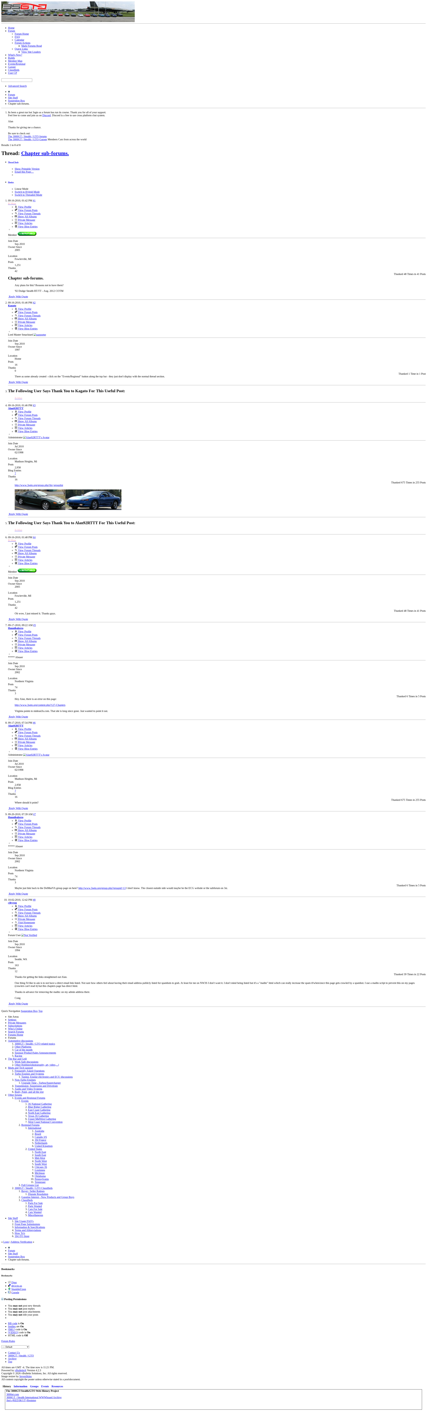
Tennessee (40, 1182)
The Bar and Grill (17, 1058)
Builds (11, 57)
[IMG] (11, 1329)
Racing (18, 1055)
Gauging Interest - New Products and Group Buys (47, 1197)
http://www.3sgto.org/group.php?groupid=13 (102, 888)
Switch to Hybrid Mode (27, 191)
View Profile (24, 206)
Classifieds (13, 69)
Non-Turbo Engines (25, 1079)
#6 (34, 722)
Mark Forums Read (31, 45)
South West (41, 1164)
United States (35, 1149)
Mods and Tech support (20, 1067)
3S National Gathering (40, 1103)
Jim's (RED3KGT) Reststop (21, 1400)
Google (15, 1292)
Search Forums (16, 1031)
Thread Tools (13, 162)
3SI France (40, 1140)
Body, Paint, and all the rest (29, 1091)
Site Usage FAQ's (24, 1221)
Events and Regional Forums (30, 1097)
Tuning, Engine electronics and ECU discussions (47, 1076)
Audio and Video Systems (28, 1088)
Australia (39, 1131)
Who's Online (15, 1028)
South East (40, 1155)
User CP (12, 72)
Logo (6, 1241)
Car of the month (24, 1049)
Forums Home (15, 1034)
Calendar (19, 39)
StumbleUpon (18, 1289)
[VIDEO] (13, 1332)
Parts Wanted (35, 1206)
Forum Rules (8, 1341)
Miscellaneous (35, 1215)
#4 (34, 537)
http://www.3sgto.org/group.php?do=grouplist (39, 485)
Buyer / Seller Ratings (33, 1191)
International (34, 1128)
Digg (14, 1282)
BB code (12, 1323)
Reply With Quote (18, 296)
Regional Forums (30, 1125)
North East (40, 1152)
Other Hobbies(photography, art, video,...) (37, 1064)
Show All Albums (27, 216)
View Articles (24, 223)
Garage (12, 66)
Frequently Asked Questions (30, 1070)
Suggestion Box (16, 100)
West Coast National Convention (45, 1122)
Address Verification (21, 1241)
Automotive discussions (20, 1040)
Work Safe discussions (26, 1061)
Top (40, 1011)
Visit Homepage (26, 922)
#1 (34, 200)
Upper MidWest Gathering (42, 1119)
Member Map (15, 60)
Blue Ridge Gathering (39, 1106)
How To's (20, 1233)
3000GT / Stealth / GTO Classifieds (34, 1188)
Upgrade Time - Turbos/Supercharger (41, 1082)
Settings (12, 1019)
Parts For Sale (35, 1203)
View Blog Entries (27, 226)
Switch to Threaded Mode (28, 194)
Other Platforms (23, 1046)
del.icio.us (16, 1285)
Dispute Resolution (38, 1194)
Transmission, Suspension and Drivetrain (36, 1085)
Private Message (26, 219)
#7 (34, 814)
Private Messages (17, 1022)
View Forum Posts (27, 210)
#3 (34, 405)
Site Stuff (13, 97)
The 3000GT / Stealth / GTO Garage (27, 139)
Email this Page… (24, 171)
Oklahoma (40, 1176)
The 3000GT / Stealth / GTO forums (27, 136)
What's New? (15, 54)
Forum (11, 30)
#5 (34, 625)
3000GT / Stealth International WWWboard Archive (34, 1397)
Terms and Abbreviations (28, 1230)
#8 (34, 899)
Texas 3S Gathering (38, 1116)
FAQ (17, 36)
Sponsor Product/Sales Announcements (35, 1052)
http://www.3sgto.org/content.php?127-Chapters (40, 705)
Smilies (12, 1326)
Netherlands (41, 1143)
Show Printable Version (27, 168)
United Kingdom (44, 1146)
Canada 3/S (41, 1137)
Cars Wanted (35, 1212)
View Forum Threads (29, 213)
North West (41, 1161)
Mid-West (40, 1158)
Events (25, 1100)
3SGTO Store (22, 1236)
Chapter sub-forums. (45, 153)
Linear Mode (21, 188)
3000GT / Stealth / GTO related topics (35, 1043)
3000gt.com (12, 1394)
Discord (46, 115)
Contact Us (14, 1352)
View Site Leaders (31, 51)
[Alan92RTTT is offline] (36, 437)
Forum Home (22, 33)
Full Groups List (30, 1185)
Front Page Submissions (27, 1224)
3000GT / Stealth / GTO (21, 1355)
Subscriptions (15, 1025)
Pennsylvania (42, 1179)
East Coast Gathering (39, 1109)
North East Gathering (39, 1112)
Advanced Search (17, 86)
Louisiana (40, 1170)
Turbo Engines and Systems (29, 1073)
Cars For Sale (35, 1209)
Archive (12, 1358)
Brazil (38, 1134)
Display (11, 182)
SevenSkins (25, 1376)
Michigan (40, 1173)
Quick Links (21, 48)
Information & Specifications (30, 1227)
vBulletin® (20, 1370)
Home (11, 27)
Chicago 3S (41, 1167)
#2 (34, 302)
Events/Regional (16, 63)
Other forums (15, 1094)
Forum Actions (22, 42)
